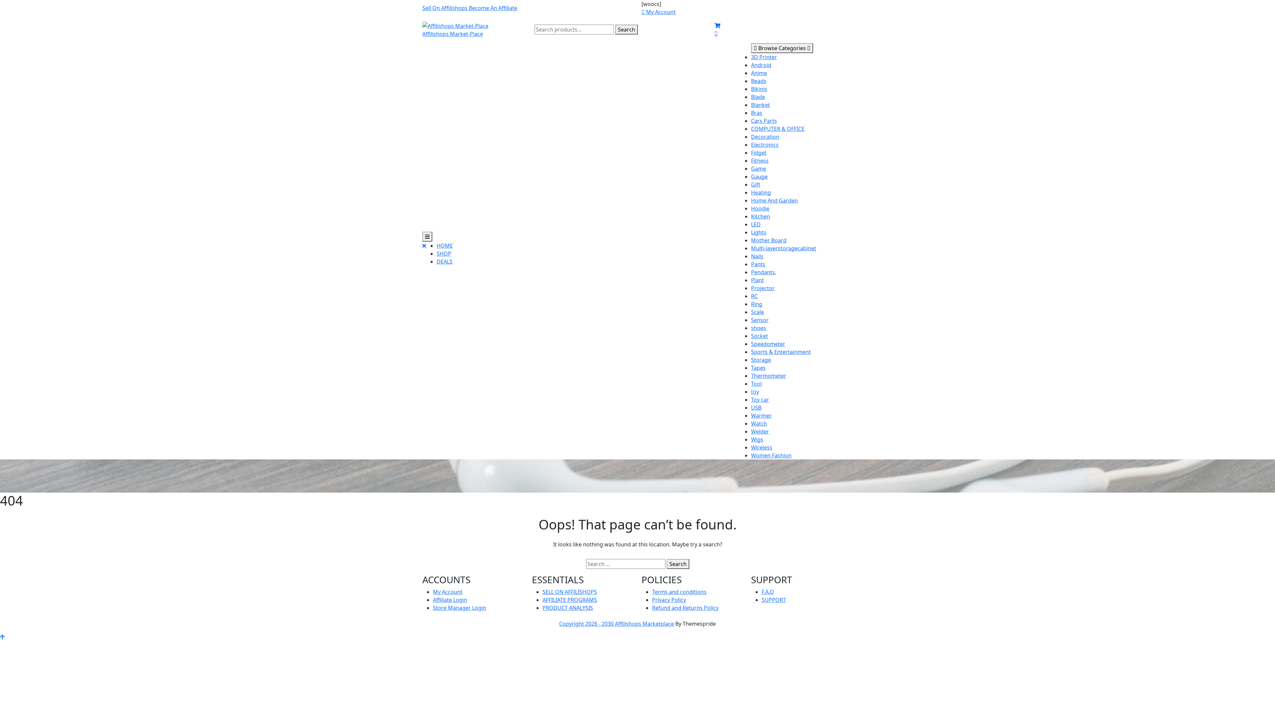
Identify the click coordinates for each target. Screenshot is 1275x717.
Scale (757, 312)
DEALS (445, 261)
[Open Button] (427, 237)
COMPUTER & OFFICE (778, 128)
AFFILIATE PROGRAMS (570, 599)
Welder (760, 431)
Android (761, 65)
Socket (759, 336)
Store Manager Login (459, 607)
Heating (761, 192)
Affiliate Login (450, 599)
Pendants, (763, 272)
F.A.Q (768, 592)
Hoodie (760, 208)
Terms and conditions (679, 592)
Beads (758, 81)
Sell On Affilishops (445, 8)
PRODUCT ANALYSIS (568, 607)
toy (755, 391)
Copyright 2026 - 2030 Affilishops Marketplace (616, 623)
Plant (757, 280)
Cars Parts (764, 120)
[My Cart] (718, 25)
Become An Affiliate (493, 8)
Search (626, 29)
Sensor (760, 320)
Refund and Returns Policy (685, 607)
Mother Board (769, 240)
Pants (758, 264)
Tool (756, 383)
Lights (758, 232)
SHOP (444, 253)
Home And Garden (774, 200)
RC (754, 296)
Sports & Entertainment (781, 352)
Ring (756, 304)
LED (756, 224)
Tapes (758, 367)
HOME (445, 245)
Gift (755, 184)
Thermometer (768, 375)
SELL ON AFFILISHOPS (570, 592)
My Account (448, 592)
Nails (757, 256)
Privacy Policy (669, 599)
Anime (759, 73)
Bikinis (759, 89)
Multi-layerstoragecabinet (783, 248)
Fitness (760, 160)
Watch (759, 423)
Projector (763, 288)
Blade (758, 97)
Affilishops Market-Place (452, 34)
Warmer (761, 415)
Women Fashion (771, 455)
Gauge (759, 176)
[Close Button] (424, 256)
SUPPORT (774, 599)
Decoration (765, 136)
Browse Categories (782, 48)
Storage (761, 359)
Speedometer (768, 344)
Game (758, 168)
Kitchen (760, 216)
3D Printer (764, 57)
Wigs (757, 439)
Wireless (761, 447)
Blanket (760, 105)
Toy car (760, 399)
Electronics (765, 144)
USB (756, 407)
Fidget (759, 152)
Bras (756, 113)
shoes (758, 328)
